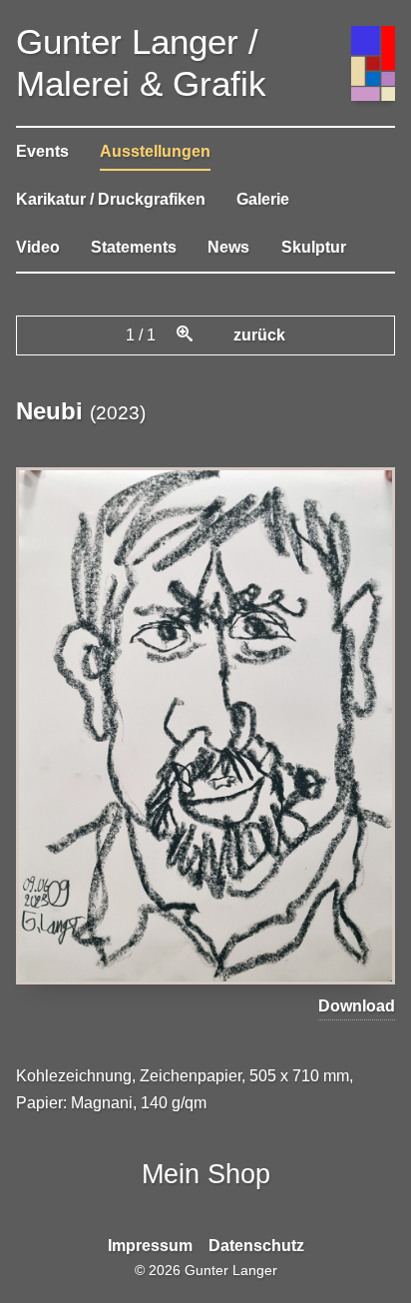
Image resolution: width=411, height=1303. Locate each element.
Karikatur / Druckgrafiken (111, 199)
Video (38, 247)
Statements (134, 247)
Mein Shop (206, 1173)
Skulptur (313, 247)
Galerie (262, 199)
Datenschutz (256, 1245)
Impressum (150, 1245)
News (228, 247)
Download (356, 1005)
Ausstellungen (155, 151)
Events (42, 151)
